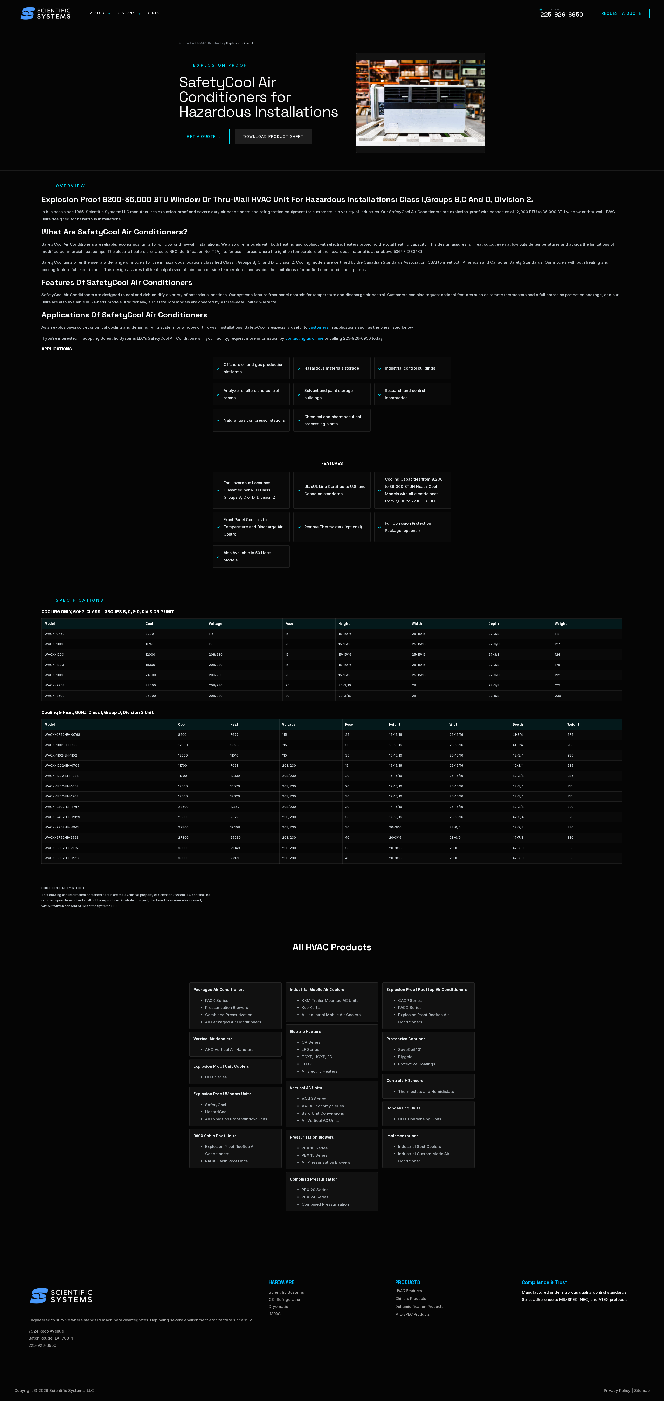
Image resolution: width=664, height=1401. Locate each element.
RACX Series (409, 1007)
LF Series (310, 1049)
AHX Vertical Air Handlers (229, 1049)
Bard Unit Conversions (323, 1113)
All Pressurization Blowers (326, 1162)
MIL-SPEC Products (412, 1314)
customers (318, 327)
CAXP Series (410, 1000)
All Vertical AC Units (320, 1120)
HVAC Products (408, 1290)
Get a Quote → (204, 136)
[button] (621, 13)
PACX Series (216, 1000)
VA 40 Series (314, 1098)
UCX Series (216, 1076)
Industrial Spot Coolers (419, 1146)
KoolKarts (311, 1007)
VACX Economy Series (323, 1106)
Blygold (405, 1056)
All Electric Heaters (319, 1071)
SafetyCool (215, 1104)
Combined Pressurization (228, 1014)
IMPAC (275, 1313)
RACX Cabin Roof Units (226, 1161)
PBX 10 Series (315, 1148)
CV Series (311, 1042)
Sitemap (642, 1390)
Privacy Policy (617, 1390)
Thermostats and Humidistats (426, 1091)
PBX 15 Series (314, 1155)
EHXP (307, 1064)
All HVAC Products (207, 43)
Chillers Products (410, 1298)
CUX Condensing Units (419, 1118)
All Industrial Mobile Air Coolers (331, 1014)
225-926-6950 (42, 1345)
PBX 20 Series (315, 1189)
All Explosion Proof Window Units (236, 1118)
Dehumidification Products (419, 1306)
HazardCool (216, 1111)
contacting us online (304, 338)
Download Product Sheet (273, 136)
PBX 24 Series (315, 1197)
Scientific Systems (286, 1292)
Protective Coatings (416, 1064)
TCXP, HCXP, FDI (317, 1056)
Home (184, 43)
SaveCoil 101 (410, 1049)
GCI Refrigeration (285, 1299)
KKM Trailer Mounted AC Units (330, 1000)
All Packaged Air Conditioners (233, 1021)
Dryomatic (278, 1306)
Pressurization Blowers (226, 1007)
